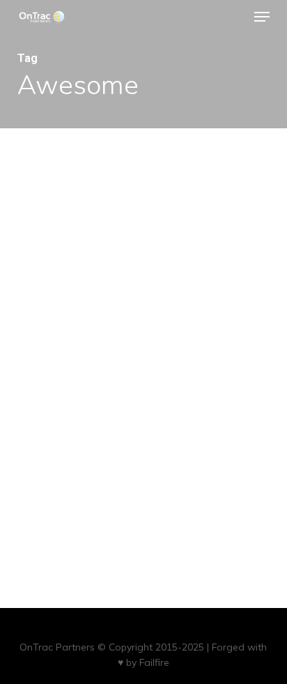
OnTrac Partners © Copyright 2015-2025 (112, 647)
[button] (262, 17)
